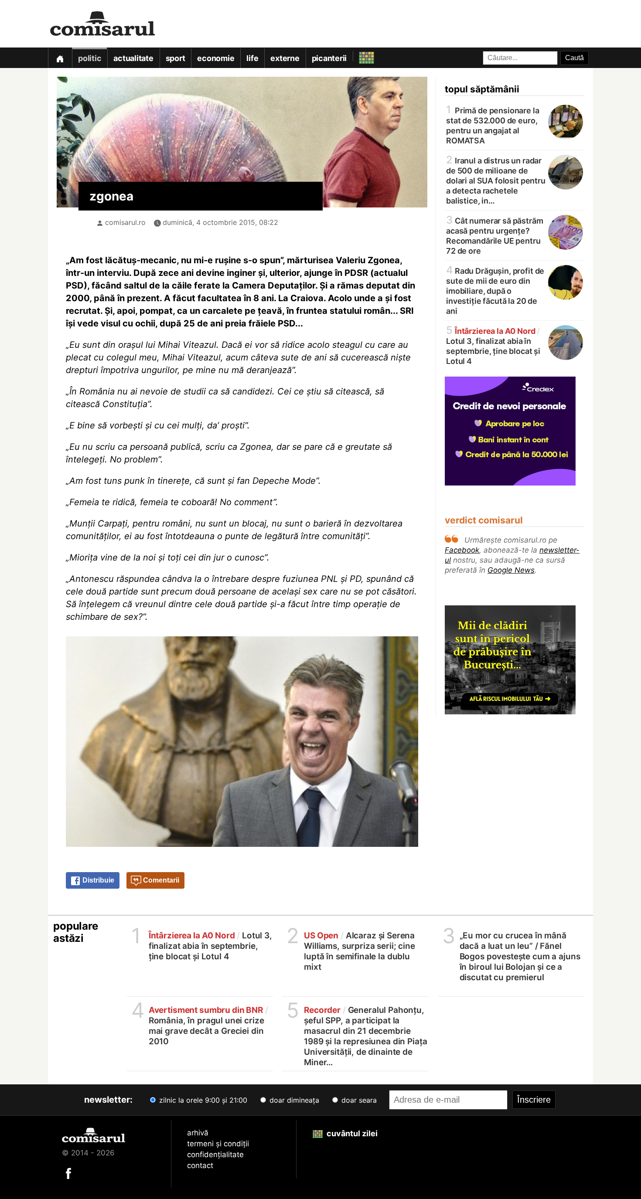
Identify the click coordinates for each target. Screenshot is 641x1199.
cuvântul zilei (351, 1133)
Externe (284, 58)
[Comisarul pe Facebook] (68, 1172)
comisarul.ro (125, 222)
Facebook (462, 550)
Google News (511, 570)
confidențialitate (215, 1154)
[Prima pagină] (60, 58)
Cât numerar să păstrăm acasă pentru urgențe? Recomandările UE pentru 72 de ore (494, 235)
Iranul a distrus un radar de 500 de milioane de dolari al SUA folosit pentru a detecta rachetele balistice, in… (496, 180)
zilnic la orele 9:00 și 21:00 (202, 1100)
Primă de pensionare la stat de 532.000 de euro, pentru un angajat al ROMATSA (492, 125)
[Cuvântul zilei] (359, 55)
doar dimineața (293, 1100)
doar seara (358, 1100)
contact (200, 1165)
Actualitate (133, 58)
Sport (175, 58)
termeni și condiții (218, 1143)
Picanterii (329, 58)
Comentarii (160, 880)
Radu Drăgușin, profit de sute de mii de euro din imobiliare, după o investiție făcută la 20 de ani (495, 290)
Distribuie (97, 880)
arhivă (197, 1132)
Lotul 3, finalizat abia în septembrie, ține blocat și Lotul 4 (493, 345)
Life (252, 58)
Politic (89, 58)
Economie (215, 58)
